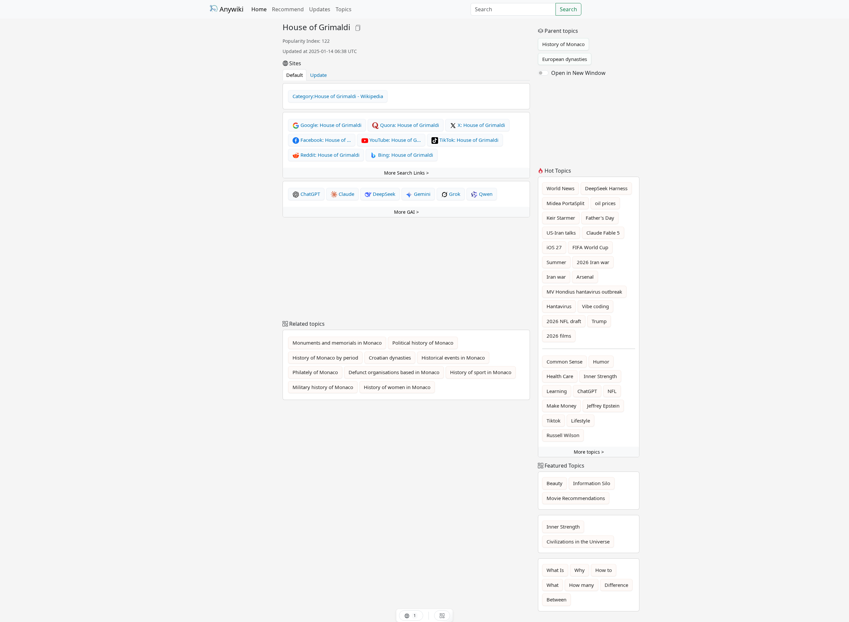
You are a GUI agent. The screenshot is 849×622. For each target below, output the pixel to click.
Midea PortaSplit (565, 203)
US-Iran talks (561, 232)
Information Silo (591, 483)
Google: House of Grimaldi (330, 125)
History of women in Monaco (397, 387)
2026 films (559, 335)
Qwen (485, 194)
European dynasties (564, 59)
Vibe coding (595, 306)
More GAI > (406, 212)
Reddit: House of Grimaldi (329, 154)
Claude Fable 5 (603, 232)
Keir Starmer (561, 217)
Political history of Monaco (422, 342)
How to (603, 570)
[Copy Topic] (358, 27)
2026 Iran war (593, 262)
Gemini (421, 194)
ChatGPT (309, 194)
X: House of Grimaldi (480, 125)
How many (581, 585)
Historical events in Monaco (453, 357)
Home (259, 9)
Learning (557, 391)
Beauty (554, 483)
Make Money (561, 405)
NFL (612, 391)
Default (294, 75)
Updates (319, 9)
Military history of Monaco (323, 387)
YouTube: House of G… (394, 140)
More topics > (589, 452)
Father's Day (600, 217)
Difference (616, 585)
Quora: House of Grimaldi (409, 125)
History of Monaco (563, 44)
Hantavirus (559, 306)
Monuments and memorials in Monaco (337, 342)
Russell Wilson (563, 435)
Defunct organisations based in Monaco (394, 372)
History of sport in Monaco (480, 372)
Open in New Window (578, 73)
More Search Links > (406, 173)
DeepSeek (383, 194)
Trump (599, 321)
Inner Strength (600, 376)
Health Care (560, 376)
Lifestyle (580, 420)
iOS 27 (554, 247)
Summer (556, 262)
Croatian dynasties (390, 357)
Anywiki (230, 9)
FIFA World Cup (590, 247)
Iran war (556, 276)
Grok (454, 194)
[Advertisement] (242, 122)
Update (318, 75)
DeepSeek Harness (606, 188)
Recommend (288, 9)
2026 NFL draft (564, 321)
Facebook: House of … (325, 140)
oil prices (605, 203)
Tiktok (553, 420)
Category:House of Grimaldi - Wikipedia (338, 96)
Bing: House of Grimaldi (405, 154)
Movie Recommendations (576, 498)
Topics (344, 9)
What (552, 585)
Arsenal (585, 276)
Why (579, 570)
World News (560, 188)
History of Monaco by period (325, 357)
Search (568, 9)
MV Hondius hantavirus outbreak (584, 291)
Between (556, 599)
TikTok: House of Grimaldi (468, 140)
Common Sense (564, 361)
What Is (555, 570)
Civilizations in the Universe (578, 541)
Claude (345, 194)
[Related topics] (442, 615)
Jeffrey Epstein (603, 405)
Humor (601, 361)
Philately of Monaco (315, 372)
